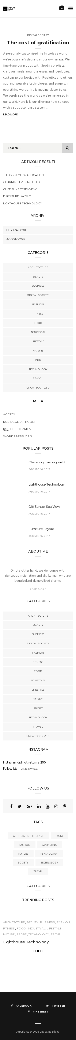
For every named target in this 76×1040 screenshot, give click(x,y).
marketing (49, 845)
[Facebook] (11, 806)
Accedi (9, 414)
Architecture (38, 267)
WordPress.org (17, 436)
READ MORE (38, 589)
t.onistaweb (28, 768)
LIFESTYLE (38, 341)
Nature (38, 350)
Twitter (58, 1005)
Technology (49, 863)
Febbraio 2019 (16, 230)
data (59, 836)
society (23, 863)
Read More (10, 114)
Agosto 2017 (15, 239)
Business (38, 285)
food (38, 322)
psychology (49, 854)
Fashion (38, 304)
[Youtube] (47, 806)
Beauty (38, 276)
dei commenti (18, 429)
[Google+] (29, 806)
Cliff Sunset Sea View (20, 189)
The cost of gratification (38, 43)
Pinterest (40, 1011)
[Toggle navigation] (70, 8)
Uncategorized (38, 387)
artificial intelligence (28, 836)
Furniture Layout (17, 196)
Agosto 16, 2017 (39, 469)
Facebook (23, 1005)
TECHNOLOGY (38, 369)
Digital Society (38, 35)
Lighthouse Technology (22, 203)
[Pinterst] (64, 806)
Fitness (38, 313)
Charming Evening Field (21, 182)
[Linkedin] (39, 806)
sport (38, 359)
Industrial (38, 332)
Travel (38, 378)
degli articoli (19, 421)
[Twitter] (20, 806)
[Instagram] (56, 806)
